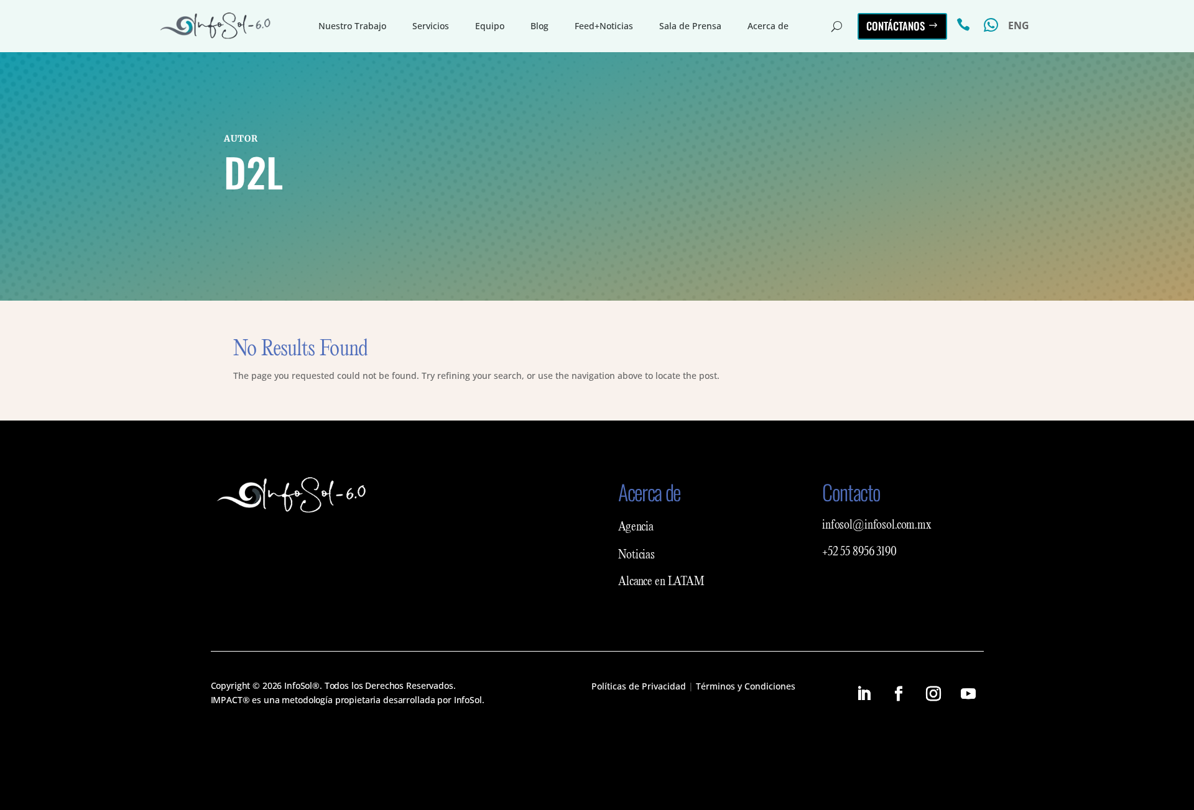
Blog (539, 26)
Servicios (430, 26)
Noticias (636, 555)
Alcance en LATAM (661, 582)
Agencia (636, 527)
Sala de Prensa (690, 26)
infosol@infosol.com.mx (877, 525)
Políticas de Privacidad (638, 686)
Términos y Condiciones (745, 686)
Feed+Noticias (604, 26)
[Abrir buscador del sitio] (836, 26)
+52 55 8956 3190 (859, 552)
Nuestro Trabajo (352, 26)
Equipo (489, 26)
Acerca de (768, 26)
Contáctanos (895, 26)
